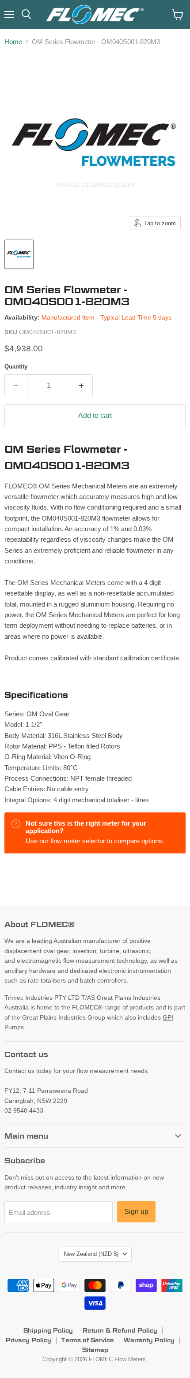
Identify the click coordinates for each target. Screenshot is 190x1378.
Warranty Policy (149, 1340)
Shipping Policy (48, 1330)
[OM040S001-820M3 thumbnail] (19, 254)
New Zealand (91, 1254)
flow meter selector (77, 841)
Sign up (136, 1211)
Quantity (15, 366)
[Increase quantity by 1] (81, 385)
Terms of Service (87, 1340)
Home (13, 41)
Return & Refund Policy (120, 1330)
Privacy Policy (28, 1340)
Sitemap (95, 1349)
